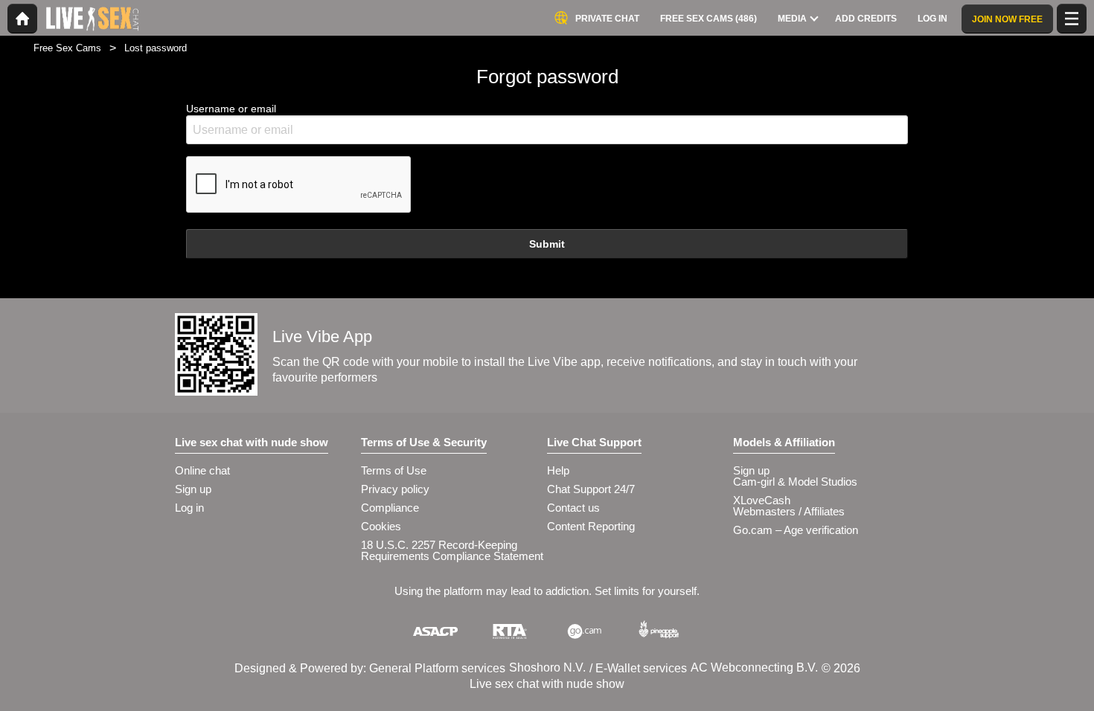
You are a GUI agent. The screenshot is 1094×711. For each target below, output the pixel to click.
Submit (547, 244)
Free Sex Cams (67, 48)
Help (558, 470)
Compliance (390, 507)
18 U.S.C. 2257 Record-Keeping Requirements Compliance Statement (452, 550)
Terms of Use (393, 470)
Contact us (573, 507)
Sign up (193, 489)
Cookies (381, 526)
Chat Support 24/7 (591, 489)
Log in (189, 507)
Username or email (231, 109)
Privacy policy (395, 489)
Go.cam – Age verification (795, 530)
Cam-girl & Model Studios (795, 481)
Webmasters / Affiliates (789, 511)
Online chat (202, 470)
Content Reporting (591, 526)
